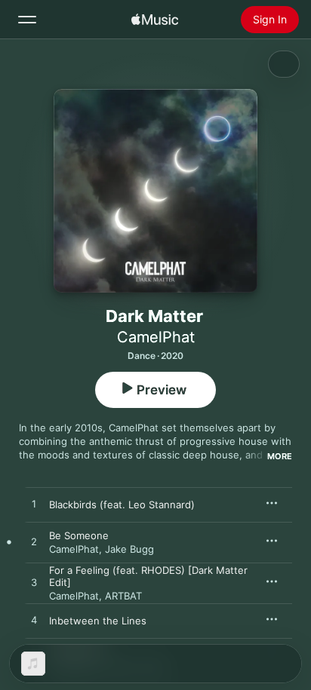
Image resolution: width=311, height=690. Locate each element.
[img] (154, 19)
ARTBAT (123, 596)
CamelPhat (156, 337)
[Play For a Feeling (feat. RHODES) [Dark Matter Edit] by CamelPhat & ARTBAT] (34, 583)
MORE (279, 456)
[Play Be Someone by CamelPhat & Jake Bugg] (34, 542)
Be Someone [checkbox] (79, 535)
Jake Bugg (129, 549)
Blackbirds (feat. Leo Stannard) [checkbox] (122, 504)
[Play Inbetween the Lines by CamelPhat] (34, 620)
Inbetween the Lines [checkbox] (97, 621)
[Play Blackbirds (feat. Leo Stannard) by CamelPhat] (34, 504)
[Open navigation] (27, 19)
